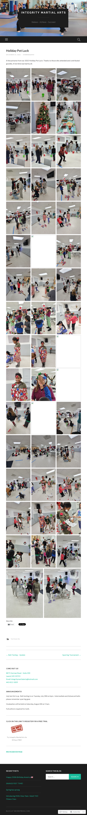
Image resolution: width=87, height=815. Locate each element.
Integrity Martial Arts (43, 12)
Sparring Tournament (71, 655)
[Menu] (6, 39)
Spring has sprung (13, 790)
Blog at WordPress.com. (18, 811)
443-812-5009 (12, 682)
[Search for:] (63, 777)
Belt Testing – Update (15, 655)
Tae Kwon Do (15, 639)
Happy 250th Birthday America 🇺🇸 (19, 777)
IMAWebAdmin (28, 55)
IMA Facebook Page (14, 752)
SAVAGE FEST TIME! (14, 783)
